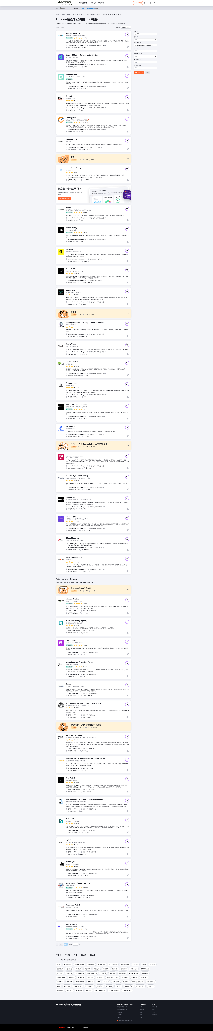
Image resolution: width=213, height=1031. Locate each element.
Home (57, 14)
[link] (93, 3)
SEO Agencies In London (93, 14)
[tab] (58, 955)
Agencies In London (78, 14)
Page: (70, 944)
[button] (146, 3)
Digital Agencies (66, 14)
